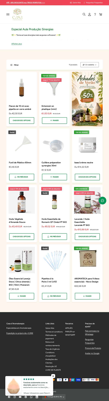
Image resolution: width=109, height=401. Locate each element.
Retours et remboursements (52, 343)
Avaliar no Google (92, 353)
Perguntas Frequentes (94, 3)
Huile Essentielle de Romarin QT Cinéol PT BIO (54, 220)
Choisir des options (22, 120)
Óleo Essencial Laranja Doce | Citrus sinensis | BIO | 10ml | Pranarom (19, 281)
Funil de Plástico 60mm (20, 162)
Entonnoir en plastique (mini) (49, 107)
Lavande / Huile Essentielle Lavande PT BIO (81, 222)
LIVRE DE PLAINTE (53, 370)
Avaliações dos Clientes (51, 361)
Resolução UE (51, 366)
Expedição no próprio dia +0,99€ (19, 333)
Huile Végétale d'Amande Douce (17, 220)
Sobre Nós (77, 3)
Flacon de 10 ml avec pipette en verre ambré (20, 107)
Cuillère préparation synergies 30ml (51, 164)
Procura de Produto (93, 348)
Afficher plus (16, 44)
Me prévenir (22, 177)
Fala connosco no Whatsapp (92, 332)
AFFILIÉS (68, 328)
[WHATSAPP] (95, 14)
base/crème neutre (83, 162)
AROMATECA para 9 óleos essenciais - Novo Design (86, 280)
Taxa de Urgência (52, 349)
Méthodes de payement (50, 337)
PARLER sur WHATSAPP (70, 333)
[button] (8, 14)
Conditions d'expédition (50, 354)
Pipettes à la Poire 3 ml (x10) (49, 280)
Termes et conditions (54, 332)
